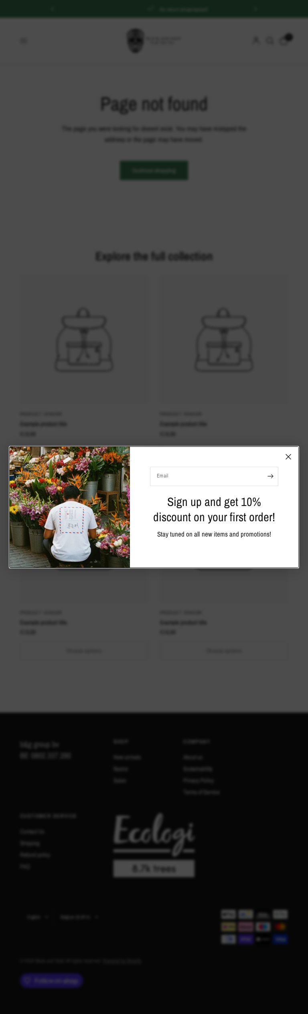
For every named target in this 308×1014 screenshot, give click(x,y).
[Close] (288, 457)
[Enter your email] (270, 476)
